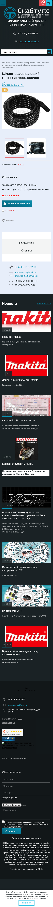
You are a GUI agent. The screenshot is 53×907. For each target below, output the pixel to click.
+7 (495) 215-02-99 (28, 33)
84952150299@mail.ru (26, 276)
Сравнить (9, 210)
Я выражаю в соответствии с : (26, 824)
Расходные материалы (23, 62)
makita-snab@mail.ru (29, 41)
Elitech (21, 164)
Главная (6, 62)
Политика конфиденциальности (26, 838)
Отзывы (26, 250)
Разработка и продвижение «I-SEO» (26, 869)
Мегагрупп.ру (8, 723)
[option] (26, 111)
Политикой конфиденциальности (32, 899)
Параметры (26, 242)
